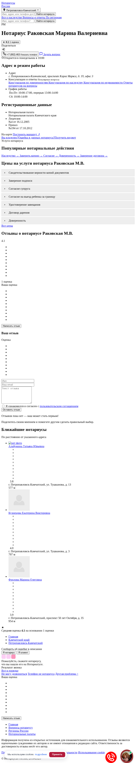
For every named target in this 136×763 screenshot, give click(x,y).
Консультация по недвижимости (103, 82)
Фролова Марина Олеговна (25, 579)
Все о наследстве (12, 17)
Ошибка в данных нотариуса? (36, 137)
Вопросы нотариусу (20, 727)
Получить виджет (65, 137)
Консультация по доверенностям (28, 82)
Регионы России (18, 730)
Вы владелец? (9, 137)
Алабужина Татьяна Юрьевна (26, 446)
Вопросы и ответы (34, 17)
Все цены (7, 225)
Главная (13, 724)
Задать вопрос (51, 54)
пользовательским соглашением (59, 406)
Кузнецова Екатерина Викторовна (29, 512)
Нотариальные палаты (22, 734)
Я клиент (23, 652)
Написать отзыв (11, 326)
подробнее (41, 754)
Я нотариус (9, 652)
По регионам (54, 17)
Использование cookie (91, 752)
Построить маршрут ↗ (26, 134)
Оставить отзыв (11, 409)
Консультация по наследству (66, 82)
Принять (57, 754)
